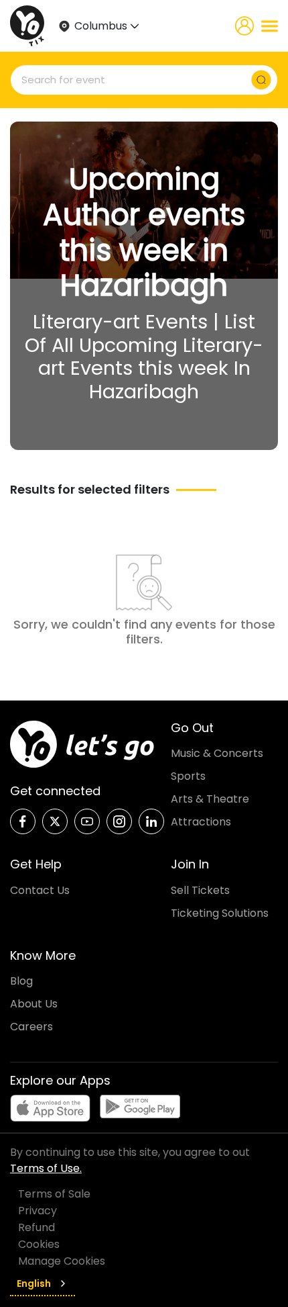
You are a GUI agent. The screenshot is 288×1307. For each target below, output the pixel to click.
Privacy (37, 1210)
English (34, 1283)
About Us (34, 1003)
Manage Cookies (61, 1261)
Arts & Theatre (210, 799)
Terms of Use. (46, 1168)
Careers (31, 1026)
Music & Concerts (217, 753)
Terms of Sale (54, 1194)
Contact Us (40, 890)
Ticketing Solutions (220, 913)
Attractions (201, 821)
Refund (36, 1227)
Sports (188, 776)
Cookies (39, 1244)
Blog (21, 981)
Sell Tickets (200, 890)
